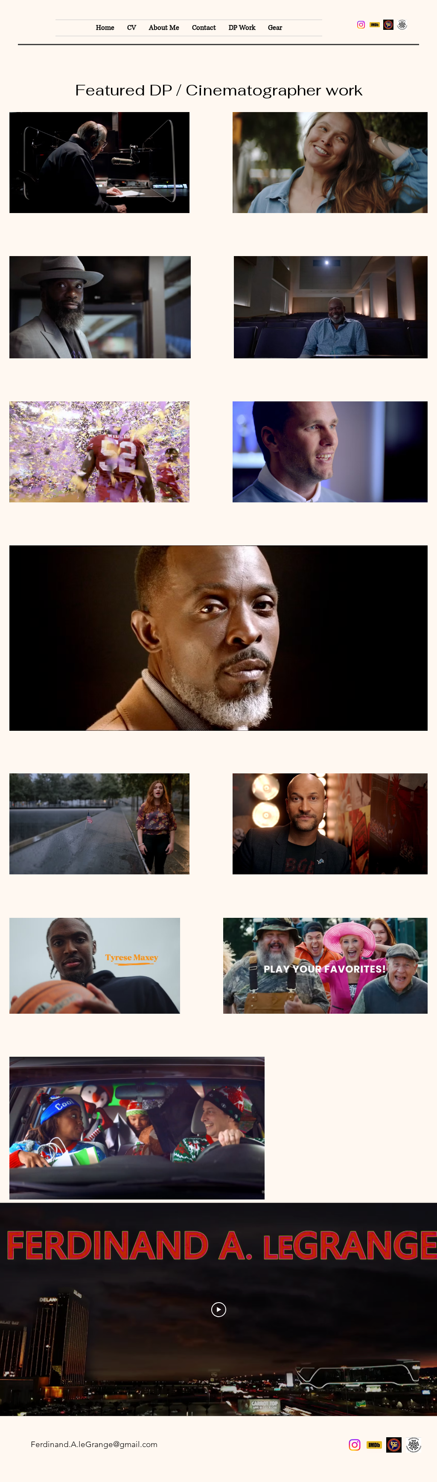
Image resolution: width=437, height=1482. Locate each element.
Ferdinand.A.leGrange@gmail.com (94, 1444)
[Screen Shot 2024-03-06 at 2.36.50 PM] (402, 25)
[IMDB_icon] (375, 25)
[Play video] (218, 1309)
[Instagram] (361, 25)
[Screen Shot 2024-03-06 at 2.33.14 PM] (388, 25)
